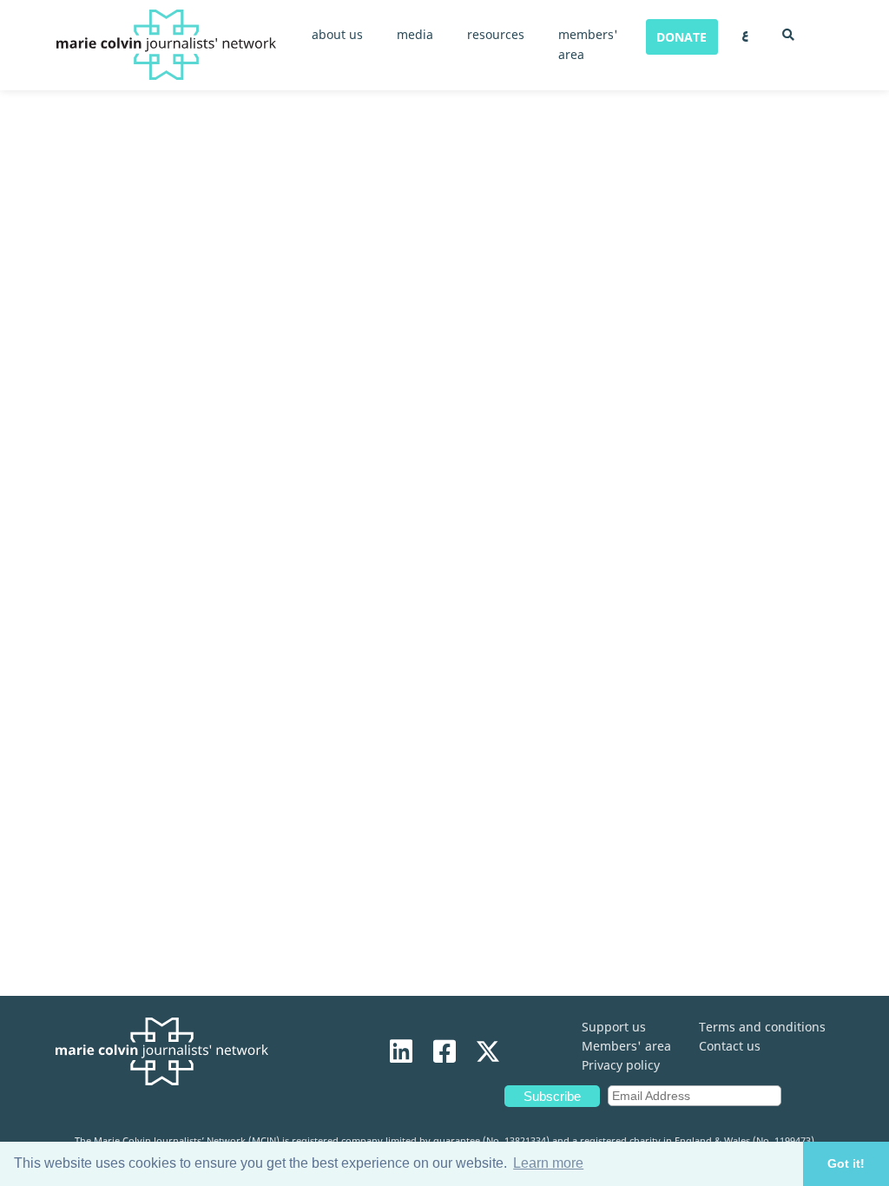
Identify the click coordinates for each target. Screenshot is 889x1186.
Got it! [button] (846, 1163)
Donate (681, 37)
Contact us (730, 1046)
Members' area (626, 1046)
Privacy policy (621, 1065)
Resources (495, 34)
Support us (614, 1026)
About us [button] (337, 34)
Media (415, 34)
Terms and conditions (762, 1026)
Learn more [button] (548, 1163)
